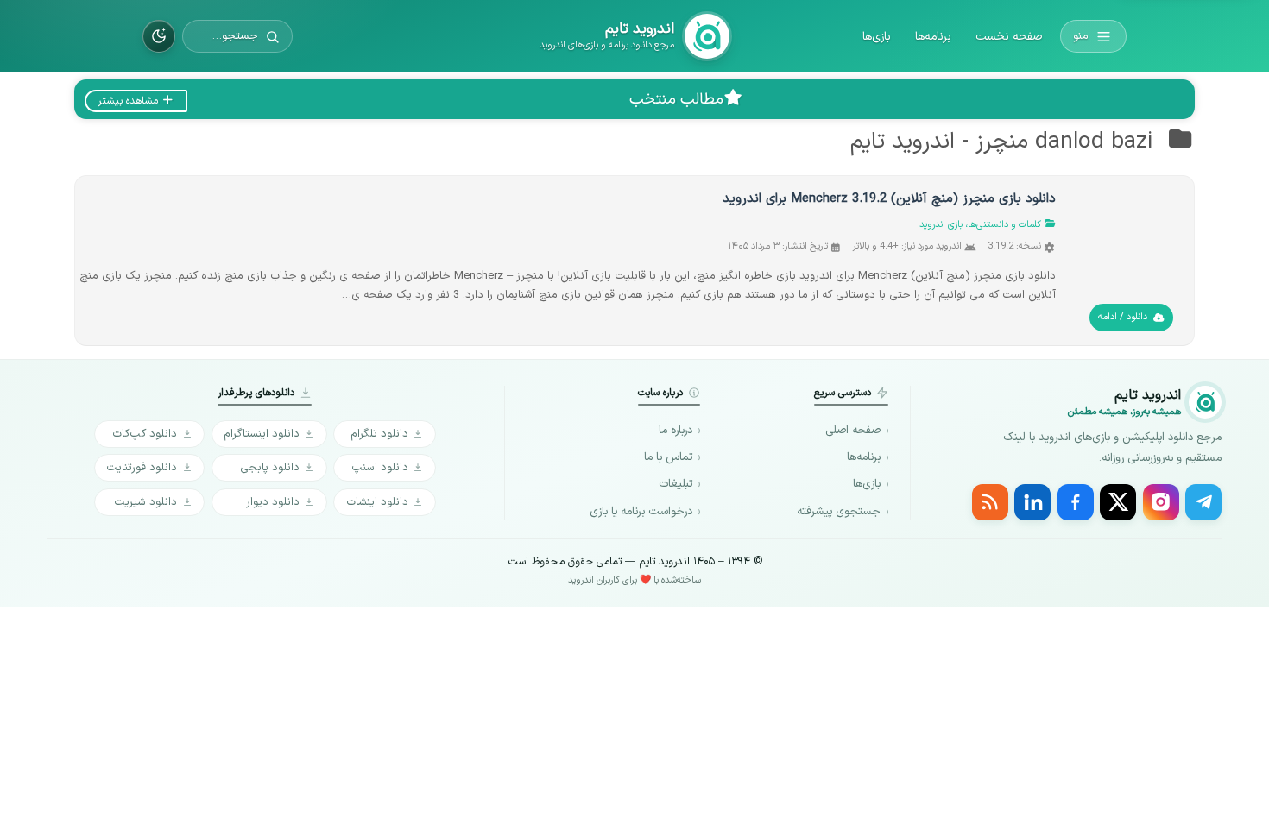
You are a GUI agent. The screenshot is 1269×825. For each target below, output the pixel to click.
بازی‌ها (876, 37)
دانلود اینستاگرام (262, 433)
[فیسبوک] (1076, 502)
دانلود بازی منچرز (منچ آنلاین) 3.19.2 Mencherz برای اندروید (889, 199)
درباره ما (675, 430)
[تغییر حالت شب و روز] (158, 36)
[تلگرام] (1203, 502)
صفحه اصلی (853, 430)
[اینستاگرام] (1161, 502)
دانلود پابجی (270, 467)
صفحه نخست (1008, 37)
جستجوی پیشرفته (839, 512)
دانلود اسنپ (379, 467)
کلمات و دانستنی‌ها (1004, 224)
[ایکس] (1118, 502)
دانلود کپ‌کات (144, 433)
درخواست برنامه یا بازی (641, 512)
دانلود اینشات (377, 502)
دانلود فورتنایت (141, 467)
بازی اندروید (941, 224)
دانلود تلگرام (379, 433)
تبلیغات (675, 484)
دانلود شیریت (145, 502)
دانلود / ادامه (1122, 317)
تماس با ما (668, 457)
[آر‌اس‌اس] (990, 502)
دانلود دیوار (273, 502)
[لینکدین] (1032, 502)
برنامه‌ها (933, 37)
